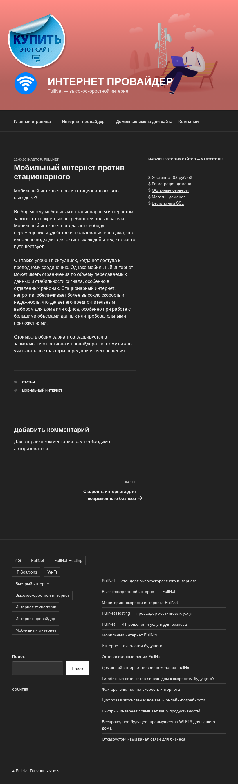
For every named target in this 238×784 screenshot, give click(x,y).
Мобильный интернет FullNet (129, 635)
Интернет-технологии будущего (132, 645)
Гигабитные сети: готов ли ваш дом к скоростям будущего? (158, 678)
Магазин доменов (168, 196)
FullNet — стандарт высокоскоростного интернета (149, 580)
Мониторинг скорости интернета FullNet (140, 602)
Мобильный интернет (42, 390)
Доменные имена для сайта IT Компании (157, 121)
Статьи (28, 382)
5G (18, 560)
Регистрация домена (171, 183)
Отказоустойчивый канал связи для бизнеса (143, 739)
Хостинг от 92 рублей (172, 177)
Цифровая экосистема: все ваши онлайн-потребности (153, 700)
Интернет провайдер (110, 80)
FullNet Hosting (68, 560)
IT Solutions (26, 572)
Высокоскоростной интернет (42, 595)
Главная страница (32, 121)
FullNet (51, 159)
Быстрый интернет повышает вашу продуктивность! (151, 711)
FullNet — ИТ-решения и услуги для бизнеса (144, 624)
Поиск (18, 656)
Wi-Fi (52, 572)
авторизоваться (31, 448)
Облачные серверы (170, 190)
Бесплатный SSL (168, 203)
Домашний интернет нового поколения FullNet (146, 667)
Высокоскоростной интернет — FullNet (138, 591)
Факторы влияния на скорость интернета (141, 689)
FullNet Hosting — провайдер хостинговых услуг (147, 613)
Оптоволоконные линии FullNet (131, 656)
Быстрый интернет (33, 583)
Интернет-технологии (35, 607)
